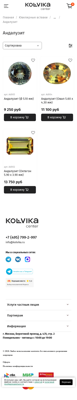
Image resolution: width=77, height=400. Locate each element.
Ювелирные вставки (33, 17)
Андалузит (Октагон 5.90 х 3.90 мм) (17, 173)
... (55, 17)
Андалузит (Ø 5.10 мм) (19, 98)
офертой (38, 382)
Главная (8, 17)
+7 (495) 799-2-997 (21, 237)
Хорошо (66, 382)
